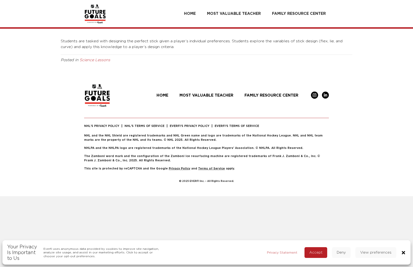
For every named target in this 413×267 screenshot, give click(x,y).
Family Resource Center (299, 13)
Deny (341, 252)
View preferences (375, 252)
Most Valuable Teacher (234, 13)
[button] (403, 252)
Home (190, 13)
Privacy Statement (282, 252)
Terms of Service (211, 168)
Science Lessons (95, 60)
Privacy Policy (179, 168)
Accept (315, 252)
